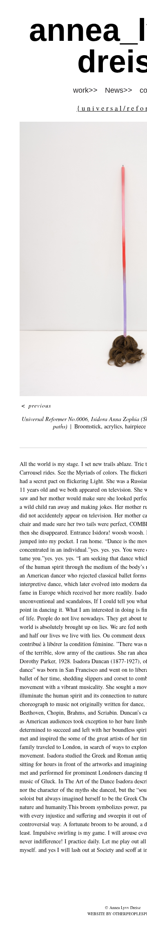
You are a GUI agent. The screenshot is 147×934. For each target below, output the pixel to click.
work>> (85, 90)
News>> (118, 90)
